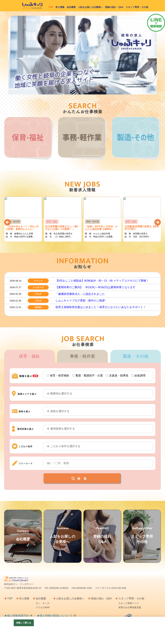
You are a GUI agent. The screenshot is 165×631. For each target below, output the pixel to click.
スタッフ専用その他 (142, 535)
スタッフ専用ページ (128, 603)
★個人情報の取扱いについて (55, 615)
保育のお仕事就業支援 (129, 607)
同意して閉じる (23, 623)
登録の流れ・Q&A (114, 7)
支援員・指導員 (118, 375)
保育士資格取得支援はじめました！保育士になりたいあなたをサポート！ (100, 307)
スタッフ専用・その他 (137, 7)
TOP (10, 598)
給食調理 (140, 375)
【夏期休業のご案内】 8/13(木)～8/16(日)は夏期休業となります (95, 287)
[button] (7, 222)
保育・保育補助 (59, 375)
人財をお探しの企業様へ (90, 7)
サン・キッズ (42, 603)
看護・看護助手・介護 (89, 375)
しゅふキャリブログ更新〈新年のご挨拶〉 (81, 300)
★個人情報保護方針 (16, 615)
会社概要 (71, 7)
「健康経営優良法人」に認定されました (80, 294)
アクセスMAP (43, 607)
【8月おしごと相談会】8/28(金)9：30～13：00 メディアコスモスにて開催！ (102, 280)
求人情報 (59, 7)
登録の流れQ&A (102, 535)
